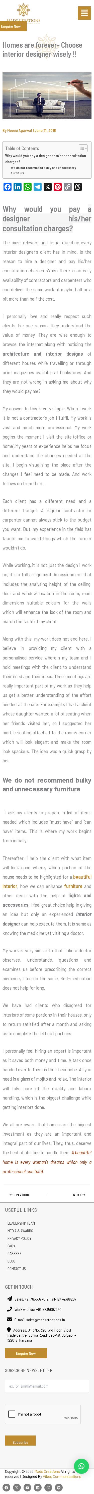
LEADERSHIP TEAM (21, 1223)
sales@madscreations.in (45, 1319)
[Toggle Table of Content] (80, 148)
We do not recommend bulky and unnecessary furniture (43, 170)
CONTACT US (17, 1268)
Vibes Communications (62, 1476)
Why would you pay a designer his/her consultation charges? (45, 158)
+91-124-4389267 (63, 1299)
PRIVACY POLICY (19, 1238)
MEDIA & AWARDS (20, 1230)
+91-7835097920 (48, 1309)
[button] (84, 13)
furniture (73, 886)
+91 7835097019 (36, 1299)
